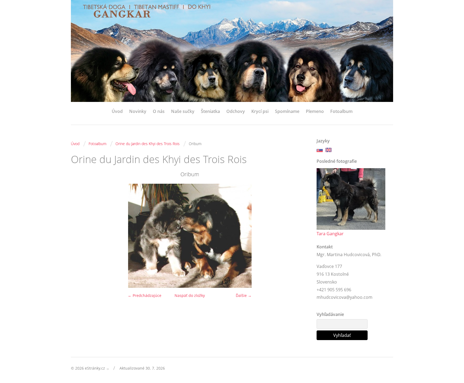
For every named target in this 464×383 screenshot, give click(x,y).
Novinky (137, 111)
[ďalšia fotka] (300, 236)
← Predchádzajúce (144, 295)
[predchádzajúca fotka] (80, 236)
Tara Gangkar (330, 234)
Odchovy (235, 111)
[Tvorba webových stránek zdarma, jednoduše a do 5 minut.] (108, 368)
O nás (159, 111)
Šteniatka (210, 111)
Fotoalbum (341, 111)
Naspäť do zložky (190, 295)
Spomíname (287, 111)
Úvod (117, 111)
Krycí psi (260, 111)
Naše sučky (182, 111)
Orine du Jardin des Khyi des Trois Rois (147, 143)
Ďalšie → (244, 295)
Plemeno (315, 111)
